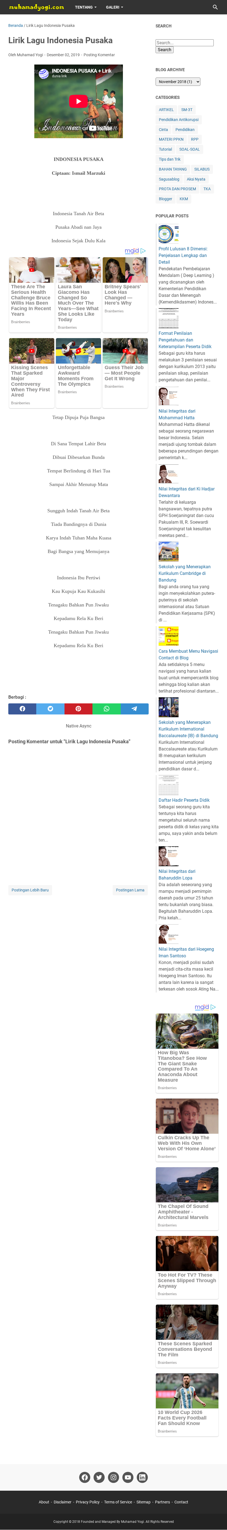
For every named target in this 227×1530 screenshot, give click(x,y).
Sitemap (143, 1502)
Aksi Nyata (196, 179)
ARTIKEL (166, 109)
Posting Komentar (99, 55)
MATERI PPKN (171, 139)
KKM (184, 199)
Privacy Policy (88, 1502)
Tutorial (165, 149)
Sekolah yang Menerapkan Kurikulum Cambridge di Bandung (185, 573)
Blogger (165, 199)
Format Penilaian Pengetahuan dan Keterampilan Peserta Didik (185, 340)
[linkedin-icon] (142, 1477)
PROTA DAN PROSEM (177, 189)
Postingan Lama (130, 890)
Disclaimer (62, 1502)
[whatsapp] (106, 708)
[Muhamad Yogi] (36, 7)
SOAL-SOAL (189, 149)
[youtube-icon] (127, 1477)
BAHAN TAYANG (173, 169)
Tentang (84, 7)
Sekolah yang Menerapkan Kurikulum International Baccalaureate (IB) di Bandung (188, 729)
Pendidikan (185, 129)
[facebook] (22, 708)
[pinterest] (78, 708)
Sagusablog (169, 179)
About (44, 1502)
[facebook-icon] (84, 1477)
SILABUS (202, 169)
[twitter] (50, 708)
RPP (194, 139)
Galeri (112, 7)
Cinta (163, 129)
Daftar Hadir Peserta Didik (184, 800)
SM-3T (186, 109)
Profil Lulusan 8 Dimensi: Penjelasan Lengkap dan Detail (183, 255)
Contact (181, 1502)
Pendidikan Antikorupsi (178, 119)
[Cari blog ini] (215, 7)
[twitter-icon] (99, 1477)
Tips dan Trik (169, 159)
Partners (162, 1502)
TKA (207, 189)
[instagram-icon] (113, 1477)
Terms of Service (118, 1502)
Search (164, 49)
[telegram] (135, 708)
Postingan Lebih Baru (30, 890)
